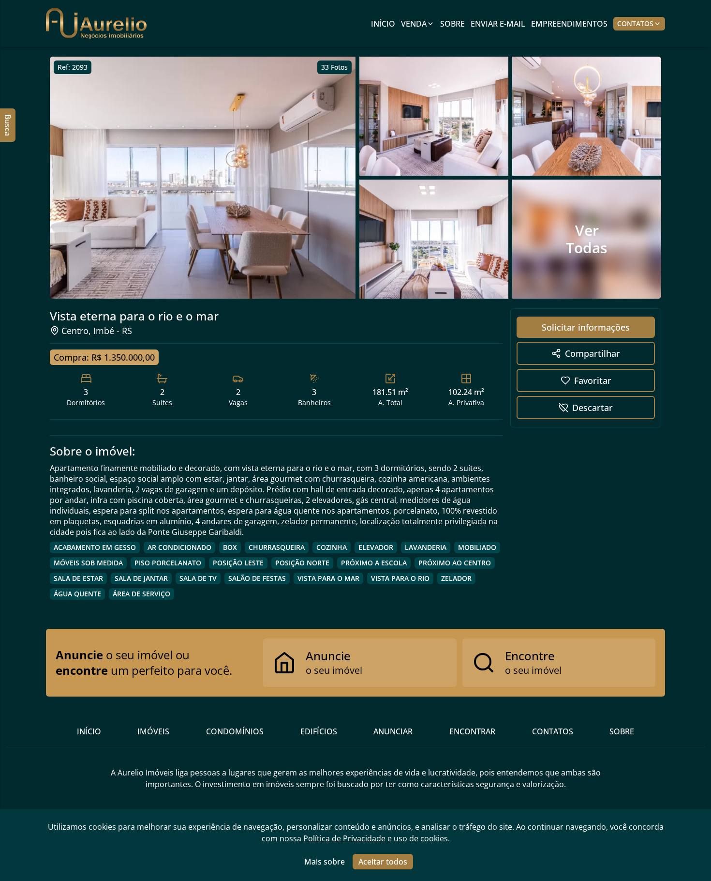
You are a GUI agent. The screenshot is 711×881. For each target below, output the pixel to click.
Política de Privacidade (344, 838)
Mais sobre (324, 861)
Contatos (635, 23)
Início (383, 23)
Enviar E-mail (498, 23)
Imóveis (153, 731)
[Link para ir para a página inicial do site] (96, 23)
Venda (414, 23)
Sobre (452, 23)
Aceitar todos (382, 861)
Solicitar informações (586, 327)
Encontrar (472, 731)
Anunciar (393, 731)
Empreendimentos (569, 23)
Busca (7, 125)
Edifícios (318, 731)
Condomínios (235, 731)
